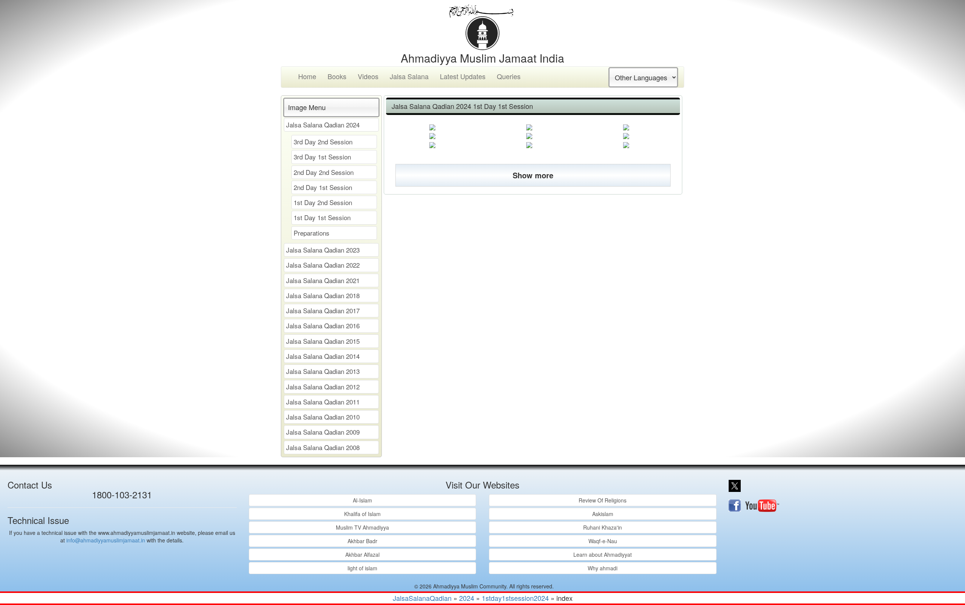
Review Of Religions (602, 500)
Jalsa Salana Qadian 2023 (323, 249)
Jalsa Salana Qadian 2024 (323, 124)
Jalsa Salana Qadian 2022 (323, 265)
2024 (466, 598)
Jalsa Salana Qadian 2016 (323, 325)
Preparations (311, 232)
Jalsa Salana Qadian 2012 (323, 386)
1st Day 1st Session (322, 217)
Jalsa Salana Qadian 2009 (323, 432)
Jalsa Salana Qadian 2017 (323, 310)
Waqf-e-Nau (602, 541)
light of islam (362, 568)
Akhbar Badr (362, 541)
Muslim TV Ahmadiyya (362, 527)
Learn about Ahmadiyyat (602, 554)
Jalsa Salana (409, 76)
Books (337, 76)
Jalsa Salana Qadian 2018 (323, 295)
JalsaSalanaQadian (422, 598)
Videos (368, 76)
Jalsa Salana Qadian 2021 (323, 280)
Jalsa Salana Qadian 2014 (323, 356)
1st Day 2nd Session (323, 202)
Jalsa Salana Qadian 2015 (323, 341)
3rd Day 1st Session (322, 156)
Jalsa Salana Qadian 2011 (323, 401)
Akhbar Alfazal (362, 554)
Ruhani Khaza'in (602, 527)
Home (307, 76)
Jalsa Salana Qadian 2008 (323, 447)
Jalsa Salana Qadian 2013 (323, 371)
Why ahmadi (602, 568)
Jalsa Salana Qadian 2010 (323, 416)
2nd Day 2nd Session (324, 172)
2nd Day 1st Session (323, 187)
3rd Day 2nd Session (323, 141)
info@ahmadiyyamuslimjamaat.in (105, 540)
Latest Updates (463, 76)
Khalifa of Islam (362, 514)
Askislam (602, 514)
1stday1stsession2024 (515, 598)
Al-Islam (362, 500)
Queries (509, 76)
